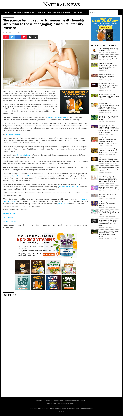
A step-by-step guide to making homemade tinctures (108, 49)
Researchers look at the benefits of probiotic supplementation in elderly (108, 118)
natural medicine (59, 225)
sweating (13, 227)
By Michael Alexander (111, 52)
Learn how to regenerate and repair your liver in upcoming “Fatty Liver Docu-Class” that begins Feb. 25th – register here (108, 140)
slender (6, 227)
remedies (78, 225)
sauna (85, 225)
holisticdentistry (54, 12)
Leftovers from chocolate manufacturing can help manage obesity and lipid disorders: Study (108, 159)
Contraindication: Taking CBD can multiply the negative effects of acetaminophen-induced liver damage (108, 222)
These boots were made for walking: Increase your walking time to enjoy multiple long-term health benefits (108, 66)
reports (13, 134)
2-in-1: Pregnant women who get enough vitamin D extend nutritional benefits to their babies (108, 233)
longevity (41, 12)
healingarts (67, 12)
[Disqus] (46, 322)
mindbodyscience (29, 12)
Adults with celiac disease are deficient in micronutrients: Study (108, 188)
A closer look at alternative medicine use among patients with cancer (108, 212)
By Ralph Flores (109, 80)
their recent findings (22, 155)
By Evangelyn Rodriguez (111, 121)
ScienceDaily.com (9, 214)
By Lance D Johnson (110, 227)
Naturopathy (70, 225)
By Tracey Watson (110, 183)
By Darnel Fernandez (110, 100)
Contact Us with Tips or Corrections (61, 406)
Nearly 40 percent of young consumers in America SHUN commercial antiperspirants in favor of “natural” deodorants (107, 178)
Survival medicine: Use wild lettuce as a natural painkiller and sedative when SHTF (108, 96)
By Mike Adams (109, 90)
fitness (28, 225)
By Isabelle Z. (108, 172)
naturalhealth (79, 12)
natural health (47, 225)
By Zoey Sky (108, 60)
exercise (22, 225)
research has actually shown (69, 187)
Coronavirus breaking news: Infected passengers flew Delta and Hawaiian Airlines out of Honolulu (108, 86)
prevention (17, 12)
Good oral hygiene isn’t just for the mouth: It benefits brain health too (107, 203)
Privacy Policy (61, 411)
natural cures (36, 225)
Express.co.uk (8, 217)
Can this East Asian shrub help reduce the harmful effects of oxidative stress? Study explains (108, 150)
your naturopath (63, 204)
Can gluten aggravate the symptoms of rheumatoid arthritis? (106, 76)
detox (17, 225)
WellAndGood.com (9, 221)
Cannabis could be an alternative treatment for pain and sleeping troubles (108, 168)
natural (8, 12)
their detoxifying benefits (21, 176)
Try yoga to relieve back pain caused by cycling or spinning (107, 57)
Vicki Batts (17, 33)
